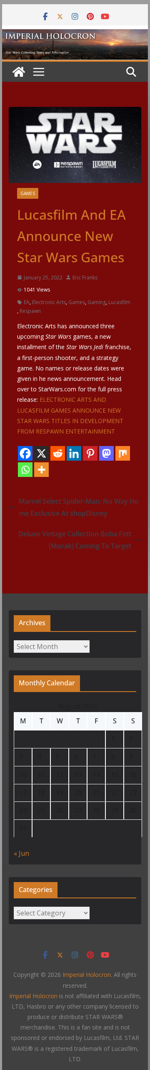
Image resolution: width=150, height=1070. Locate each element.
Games (27, 193)
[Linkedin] (74, 453)
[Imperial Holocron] (75, 35)
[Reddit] (57, 453)
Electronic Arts (49, 302)
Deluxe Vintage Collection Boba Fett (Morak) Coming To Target (74, 539)
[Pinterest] (90, 453)
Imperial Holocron (33, 996)
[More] (41, 469)
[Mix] (122, 453)
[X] (41, 453)
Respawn (30, 310)
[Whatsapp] (25, 469)
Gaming (97, 302)
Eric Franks (85, 277)
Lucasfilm (119, 302)
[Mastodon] (106, 453)
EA (27, 302)
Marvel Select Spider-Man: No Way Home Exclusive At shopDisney (79, 507)
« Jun (21, 853)
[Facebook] (25, 453)
